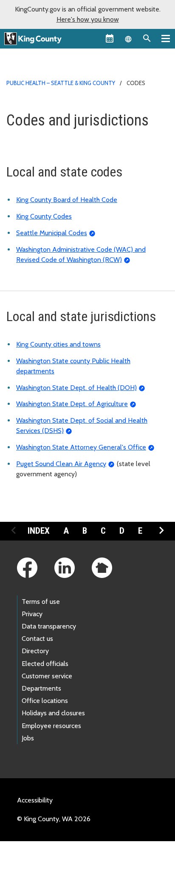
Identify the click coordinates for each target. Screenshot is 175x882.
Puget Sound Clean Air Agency (61, 464)
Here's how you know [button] (87, 19)
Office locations (45, 701)
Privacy (32, 614)
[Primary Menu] (165, 38)
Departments (41, 688)
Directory (35, 651)
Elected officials (45, 664)
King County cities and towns (58, 344)
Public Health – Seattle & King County (60, 83)
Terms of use (41, 601)
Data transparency (49, 626)
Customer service (47, 676)
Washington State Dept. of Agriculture (72, 404)
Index (39, 531)
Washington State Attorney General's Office (81, 447)
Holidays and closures (53, 713)
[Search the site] (147, 38)
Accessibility (35, 800)
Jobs (28, 738)
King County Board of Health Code (66, 200)
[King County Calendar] (109, 38)
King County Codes (44, 216)
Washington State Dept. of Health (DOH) (76, 388)
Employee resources (51, 726)
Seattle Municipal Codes (51, 233)
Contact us (37, 638)
